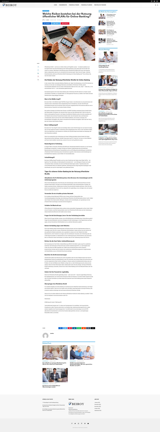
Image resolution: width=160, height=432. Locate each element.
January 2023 (97, 402)
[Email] (38, 79)
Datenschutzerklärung (73, 409)
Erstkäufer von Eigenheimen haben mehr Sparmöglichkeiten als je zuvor (112, 41)
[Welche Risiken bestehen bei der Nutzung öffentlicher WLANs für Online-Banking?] (68, 43)
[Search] (155, 5)
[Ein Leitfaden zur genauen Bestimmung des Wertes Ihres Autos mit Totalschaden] (55, 352)
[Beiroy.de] (10, 5)
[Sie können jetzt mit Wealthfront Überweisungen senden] (55, 375)
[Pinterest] (38, 76)
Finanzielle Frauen (102, 87)
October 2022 (97, 408)
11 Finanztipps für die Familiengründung (111, 15)
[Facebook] (38, 67)
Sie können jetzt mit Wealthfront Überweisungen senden (51, 386)
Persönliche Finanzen (103, 136)
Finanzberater (46, 10)
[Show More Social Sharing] (71, 23)
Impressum (71, 407)
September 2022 (98, 410)
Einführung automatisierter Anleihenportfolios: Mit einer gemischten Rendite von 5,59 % (81, 364)
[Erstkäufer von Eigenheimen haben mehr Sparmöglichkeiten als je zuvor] (102, 40)
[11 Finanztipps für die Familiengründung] (102, 16)
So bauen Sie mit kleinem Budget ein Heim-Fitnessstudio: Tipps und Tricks (111, 23)
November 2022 (98, 406)
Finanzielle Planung (103, 63)
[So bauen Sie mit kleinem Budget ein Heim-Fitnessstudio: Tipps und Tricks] (102, 23)
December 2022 (98, 404)
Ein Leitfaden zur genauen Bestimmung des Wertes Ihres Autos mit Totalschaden (54, 363)
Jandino (47, 19)
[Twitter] (38, 70)
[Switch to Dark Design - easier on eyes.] (157, 5)
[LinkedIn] (38, 73)
